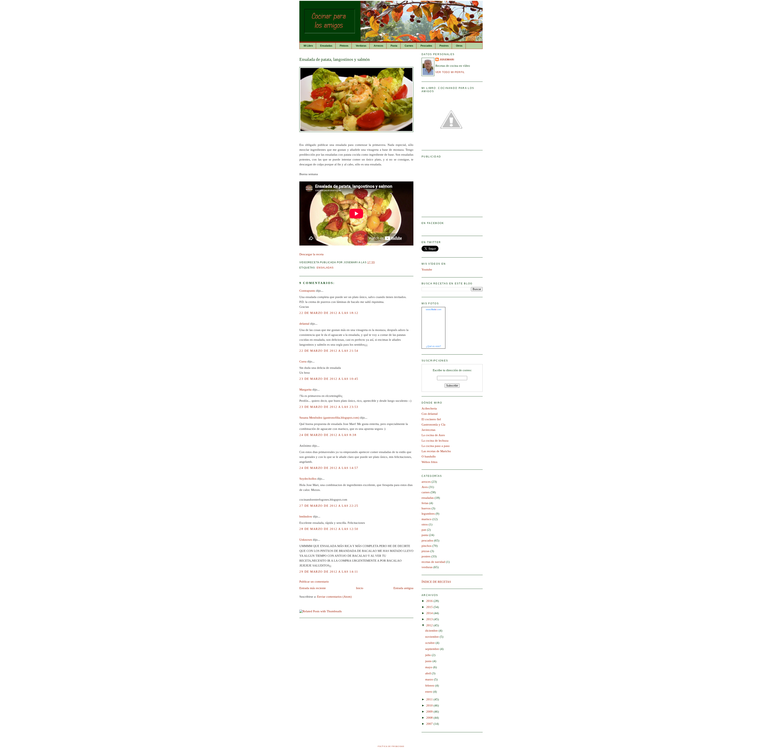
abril (428, 673)
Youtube (427, 269)
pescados (427, 540)
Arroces (378, 45)
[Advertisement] (452, 185)
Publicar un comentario (314, 581)
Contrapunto (307, 290)
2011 (430, 699)
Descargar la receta (311, 254)
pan (424, 529)
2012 (430, 625)
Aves (425, 487)
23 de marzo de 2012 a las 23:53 (328, 406)
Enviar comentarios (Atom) (334, 596)
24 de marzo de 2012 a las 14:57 (328, 467)
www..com (433, 309)
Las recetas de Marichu (436, 451)
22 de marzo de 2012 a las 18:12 (328, 312)
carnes (426, 492)
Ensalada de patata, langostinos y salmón (334, 59)
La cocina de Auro (433, 435)
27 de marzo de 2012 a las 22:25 (328, 505)
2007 (430, 723)
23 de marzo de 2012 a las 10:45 (328, 378)
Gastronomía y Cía (433, 424)
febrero (430, 685)
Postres (444, 45)
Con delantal (430, 413)
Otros (459, 45)
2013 (430, 619)
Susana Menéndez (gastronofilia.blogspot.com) (329, 417)
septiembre (432, 649)
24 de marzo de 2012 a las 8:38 (327, 435)
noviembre (432, 636)
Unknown (305, 539)
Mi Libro (308, 45)
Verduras (361, 45)
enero (429, 691)
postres (426, 556)
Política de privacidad (391, 746)
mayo (429, 667)
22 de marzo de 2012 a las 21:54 (328, 350)
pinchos (427, 545)
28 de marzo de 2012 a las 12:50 (328, 529)
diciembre (432, 630)
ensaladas (325, 267)
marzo (429, 679)
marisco (427, 519)
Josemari (446, 59)
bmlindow (305, 516)
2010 (430, 705)
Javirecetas (428, 429)
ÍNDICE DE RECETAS (436, 581)
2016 (430, 601)
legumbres (428, 513)
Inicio (359, 588)
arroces (426, 481)
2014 (430, 613)
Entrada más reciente (312, 588)
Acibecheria (429, 408)
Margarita (305, 389)
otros (425, 524)
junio (429, 661)
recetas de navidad (433, 561)
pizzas (425, 551)
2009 (430, 711)
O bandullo (429, 456)
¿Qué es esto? (433, 346)
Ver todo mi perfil (450, 72)
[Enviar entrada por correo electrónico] (376, 262)
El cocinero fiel (431, 419)
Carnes (409, 45)
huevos (426, 508)
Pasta (394, 45)
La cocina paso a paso (436, 446)
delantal (304, 323)
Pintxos (344, 45)
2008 (430, 717)
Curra (302, 361)
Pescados (426, 45)
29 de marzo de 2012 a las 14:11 (328, 571)
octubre (430, 642)
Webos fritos (429, 462)
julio (428, 655)
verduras (427, 567)
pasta (425, 535)
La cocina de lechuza (435, 440)
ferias (425, 503)
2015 (430, 607)
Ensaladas (326, 45)
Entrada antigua (403, 588)
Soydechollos (307, 478)
